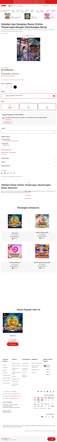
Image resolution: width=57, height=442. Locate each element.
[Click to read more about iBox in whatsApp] (14, 173)
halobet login (27, 11)
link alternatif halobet (7, 11)
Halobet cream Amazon (15, 385)
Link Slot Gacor (6, 380)
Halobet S (14, 376)
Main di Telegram (7, 410)
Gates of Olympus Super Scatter (42, 262)
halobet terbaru (32, 11)
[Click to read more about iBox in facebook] (5, 173)
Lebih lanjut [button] (3, 154)
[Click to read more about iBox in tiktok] (11, 173)
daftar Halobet (27, 191)
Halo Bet (5, 370)
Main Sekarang (12, 344)
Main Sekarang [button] (7, 122)
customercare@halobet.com (14, 393)
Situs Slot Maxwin (7, 377)
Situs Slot (5, 372)
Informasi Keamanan (24, 375)
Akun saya (34, 372)
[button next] (55, 16)
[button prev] (1, 16)
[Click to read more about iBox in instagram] (8, 173)
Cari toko (24, 372)
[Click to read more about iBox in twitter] (2, 173)
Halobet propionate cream (16, 373)
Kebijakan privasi (35, 369)
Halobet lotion (15, 381)
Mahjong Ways (53, 11)
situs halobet (13, 11)
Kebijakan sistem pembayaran (35, 366)
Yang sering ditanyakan (25, 369)
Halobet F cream (15, 379)
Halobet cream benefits (15, 369)
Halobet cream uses (16, 365)
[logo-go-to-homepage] (6, 5)
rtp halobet (38, 11)
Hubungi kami (25, 365)
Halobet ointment (16, 363)
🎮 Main (51, 439)
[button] (40, 6)
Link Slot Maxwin (6, 375)
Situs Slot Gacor (6, 383)
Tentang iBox (25, 363)
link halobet (23, 11)
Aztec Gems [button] (15, 233)
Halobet (2, 11)
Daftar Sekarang (41, 0)
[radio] (2, 87)
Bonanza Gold (48, 11)
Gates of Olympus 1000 (42, 232)
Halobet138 (5, 367)
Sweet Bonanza (42, 11)
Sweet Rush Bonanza (14, 262)
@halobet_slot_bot (16, 396)
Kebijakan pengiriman (36, 363)
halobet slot (18, 11)
